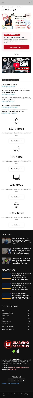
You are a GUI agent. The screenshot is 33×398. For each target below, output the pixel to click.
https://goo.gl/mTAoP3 (8, 86)
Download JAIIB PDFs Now (10, 107)
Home (3, 7)
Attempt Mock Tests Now (9, 113)
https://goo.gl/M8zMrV (8, 94)
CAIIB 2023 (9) (10, 7)
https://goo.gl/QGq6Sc (8, 102)
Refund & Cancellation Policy (10, 383)
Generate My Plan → (16, 47)
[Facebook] (10, 380)
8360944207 (12, 369)
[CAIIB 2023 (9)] (16, 28)
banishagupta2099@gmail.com (19, 367)
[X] (19, 380)
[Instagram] (14, 380)
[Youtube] (23, 380)
